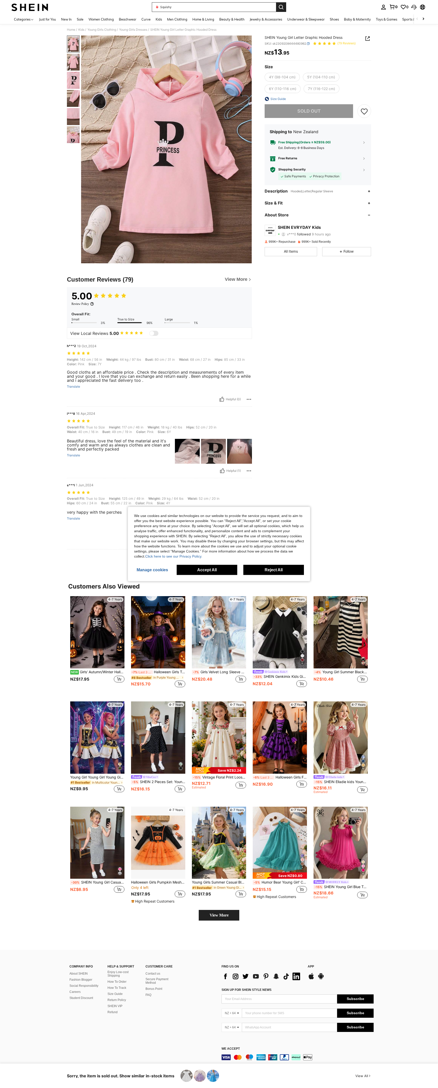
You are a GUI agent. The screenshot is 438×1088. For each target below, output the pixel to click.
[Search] (281, 7)
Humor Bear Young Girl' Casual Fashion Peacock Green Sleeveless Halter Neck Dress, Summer (280, 882)
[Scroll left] (417, 19)
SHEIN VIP (114, 1006)
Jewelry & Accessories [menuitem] (266, 19)
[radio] (282, 77)
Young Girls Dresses (133, 29)
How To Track (116, 988)
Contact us (152, 973)
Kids (81, 29)
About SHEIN (78, 973)
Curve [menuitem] (146, 19)
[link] (393, 7)
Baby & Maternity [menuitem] (357, 19)
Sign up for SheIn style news (246, 990)
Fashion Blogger (80, 979)
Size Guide (115, 994)
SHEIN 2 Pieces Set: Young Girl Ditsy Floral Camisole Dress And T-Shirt (158, 782)
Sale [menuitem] (80, 19)
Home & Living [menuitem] (203, 19)
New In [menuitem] (66, 19)
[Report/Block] (249, 399)
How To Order (116, 981)
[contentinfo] (298, 1057)
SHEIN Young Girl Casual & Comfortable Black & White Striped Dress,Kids (97, 882)
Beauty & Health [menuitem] (232, 19)
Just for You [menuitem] (47, 19)
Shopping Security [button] (292, 169)
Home (71, 29)
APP (311, 966)
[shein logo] (29, 7)
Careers (75, 992)
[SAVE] (364, 111)
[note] (219, 770)
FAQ (148, 995)
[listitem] (97, 644)
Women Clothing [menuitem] (101, 19)
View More (219, 915)
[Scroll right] (423, 19)
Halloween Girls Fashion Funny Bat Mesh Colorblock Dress (280, 777)
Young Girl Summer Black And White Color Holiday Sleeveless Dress (341, 672)
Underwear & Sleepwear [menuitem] (306, 19)
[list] (262, 976)
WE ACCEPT (231, 1048)
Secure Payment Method (156, 981)
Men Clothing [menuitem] (177, 19)
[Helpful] (222, 399)
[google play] (320, 978)
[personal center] (383, 7)
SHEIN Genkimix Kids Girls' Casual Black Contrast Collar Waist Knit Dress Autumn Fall (280, 677)
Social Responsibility (83, 986)
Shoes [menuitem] (334, 19)
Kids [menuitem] (159, 19)
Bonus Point (153, 989)
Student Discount (81, 998)
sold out (309, 111)
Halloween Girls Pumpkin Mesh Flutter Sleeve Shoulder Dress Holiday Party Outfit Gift (158, 882)
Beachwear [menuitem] (127, 19)
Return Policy (116, 1000)
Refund (112, 1012)
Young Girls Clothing (101, 29)
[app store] (311, 978)
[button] (414, 7)
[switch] (153, 333)
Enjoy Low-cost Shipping (118, 973)
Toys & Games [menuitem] (386, 19)
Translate (73, 386)
